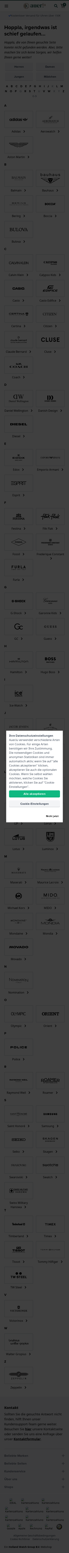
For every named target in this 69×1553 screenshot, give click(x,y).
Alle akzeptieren (34, 794)
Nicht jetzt (52, 816)
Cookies (20, 744)
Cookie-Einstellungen (34, 804)
